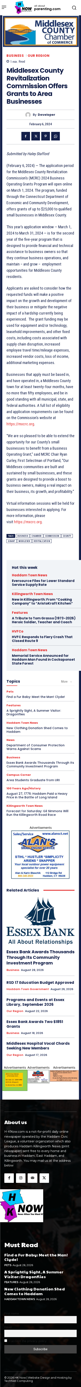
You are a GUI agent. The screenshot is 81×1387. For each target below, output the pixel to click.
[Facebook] (25, 136)
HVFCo (17, 631)
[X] (35, 136)
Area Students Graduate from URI (33, 780)
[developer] (29, 114)
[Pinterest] (45, 136)
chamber (37, 536)
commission (52, 536)
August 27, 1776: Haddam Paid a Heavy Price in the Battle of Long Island (36, 795)
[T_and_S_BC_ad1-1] (38, 1076)
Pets (10, 691)
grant (11, 541)
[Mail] (32, 1178)
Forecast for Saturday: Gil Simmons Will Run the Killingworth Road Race (37, 813)
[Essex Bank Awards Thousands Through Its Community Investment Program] (40, 921)
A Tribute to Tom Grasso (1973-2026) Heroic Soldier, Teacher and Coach (44, 620)
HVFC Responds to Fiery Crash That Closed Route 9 (42, 639)
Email (8, 1327)
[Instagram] (20, 1178)
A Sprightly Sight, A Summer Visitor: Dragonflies (33, 712)
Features (20, 612)
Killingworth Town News (32, 594)
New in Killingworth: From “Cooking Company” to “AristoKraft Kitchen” (42, 601)
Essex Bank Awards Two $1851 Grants (34, 1024)
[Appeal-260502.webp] (64, 1076)
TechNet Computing (18, 1380)
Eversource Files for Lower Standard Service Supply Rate (43, 583)
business (22, 536)
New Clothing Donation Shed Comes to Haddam (37, 730)
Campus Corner (18, 774)
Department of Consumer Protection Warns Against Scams (35, 747)
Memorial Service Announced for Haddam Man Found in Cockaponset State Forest (43, 659)
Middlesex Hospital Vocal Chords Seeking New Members (38, 1046)
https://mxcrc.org (20, 424)
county (67, 536)
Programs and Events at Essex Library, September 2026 (35, 1002)
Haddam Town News (29, 575)
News (10, 740)
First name (11, 1313)
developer (46, 115)
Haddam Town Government (27, 989)
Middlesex (24, 541)
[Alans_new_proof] (40, 854)
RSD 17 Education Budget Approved (40, 982)
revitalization (42, 541)
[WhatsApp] (55, 136)
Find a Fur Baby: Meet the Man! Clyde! (35, 697)
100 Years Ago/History (23, 788)
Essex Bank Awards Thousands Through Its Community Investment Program (40, 764)
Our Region (38, 55)
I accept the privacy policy (28, 1341)
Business (15, 55)
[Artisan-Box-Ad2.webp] (14, 1080)
